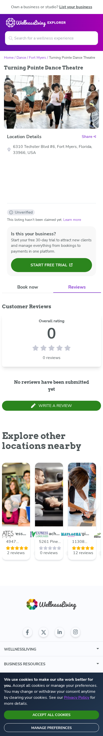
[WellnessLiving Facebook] (27, 632)
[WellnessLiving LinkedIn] (59, 632)
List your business (75, 7)
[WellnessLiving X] (43, 632)
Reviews (77, 287)
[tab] (27, 287)
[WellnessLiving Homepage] (51, 604)
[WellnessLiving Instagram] (75, 632)
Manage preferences (51, 728)
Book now (27, 287)
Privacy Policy (76, 697)
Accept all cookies (51, 715)
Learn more (72, 219)
